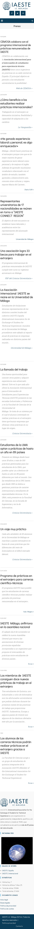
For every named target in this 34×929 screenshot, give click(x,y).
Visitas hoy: (6, 882)
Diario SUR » (29, 189)
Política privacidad (9, 923)
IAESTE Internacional (10, 873)
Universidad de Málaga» (25, 239)
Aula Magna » (28, 612)
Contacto (19, 926)
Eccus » (31, 664)
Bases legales (5, 903)
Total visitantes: (8, 891)
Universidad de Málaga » (21, 348)
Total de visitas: (8, 888)
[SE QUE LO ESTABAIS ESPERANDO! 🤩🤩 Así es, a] (17, 852)
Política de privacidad (8, 906)
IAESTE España (8, 870)
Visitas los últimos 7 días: (11, 885)
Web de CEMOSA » (24, 88)
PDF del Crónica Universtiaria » (18, 278)
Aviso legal (4, 900)
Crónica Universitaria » (22, 433)
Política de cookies (7, 909)
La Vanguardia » (25, 127)
